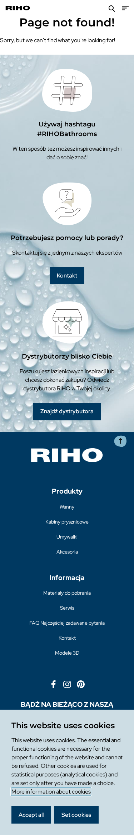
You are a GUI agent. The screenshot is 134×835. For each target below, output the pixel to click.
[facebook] (54, 684)
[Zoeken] (112, 8)
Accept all (31, 815)
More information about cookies (51, 791)
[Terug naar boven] (120, 441)
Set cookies (76, 815)
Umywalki (67, 537)
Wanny (67, 507)
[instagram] (67, 684)
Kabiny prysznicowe (67, 522)
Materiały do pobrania (67, 593)
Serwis (67, 608)
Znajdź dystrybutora (67, 411)
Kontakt (67, 275)
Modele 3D (67, 653)
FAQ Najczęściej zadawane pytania (67, 623)
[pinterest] (81, 684)
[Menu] (125, 8)
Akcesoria (67, 552)
